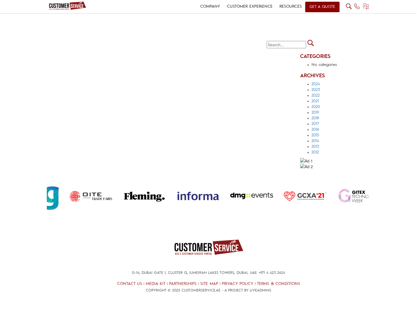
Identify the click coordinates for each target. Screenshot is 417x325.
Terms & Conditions (278, 284)
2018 (315, 118)
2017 (315, 124)
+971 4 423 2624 (272, 273)
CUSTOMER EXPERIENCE (250, 7)
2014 (315, 141)
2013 (315, 147)
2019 (315, 112)
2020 (315, 107)
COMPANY (210, 7)
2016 (315, 130)
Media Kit (155, 284)
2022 (315, 95)
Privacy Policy (237, 284)
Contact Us (129, 284)
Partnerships (183, 284)
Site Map (209, 284)
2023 (315, 90)
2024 (315, 84)
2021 (315, 101)
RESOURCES (290, 7)
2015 (315, 135)
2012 (315, 152)
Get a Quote (322, 7)
